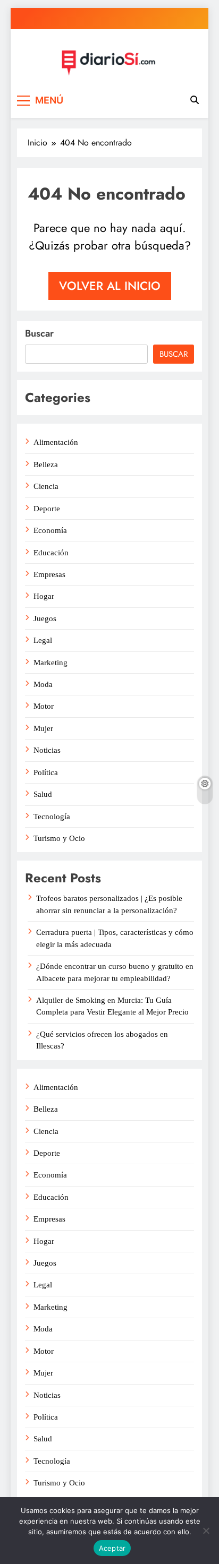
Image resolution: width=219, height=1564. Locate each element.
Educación (51, 552)
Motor (43, 706)
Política (45, 772)
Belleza (45, 464)
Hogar (43, 596)
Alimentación (55, 442)
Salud (42, 794)
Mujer (43, 728)
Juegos (44, 618)
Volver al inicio (110, 285)
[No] (205, 1530)
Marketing (50, 662)
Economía (50, 530)
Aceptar (112, 1548)
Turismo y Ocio (59, 838)
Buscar (39, 333)
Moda (43, 684)
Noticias (47, 750)
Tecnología (51, 816)
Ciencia (45, 486)
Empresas (49, 574)
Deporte (46, 508)
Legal (42, 640)
